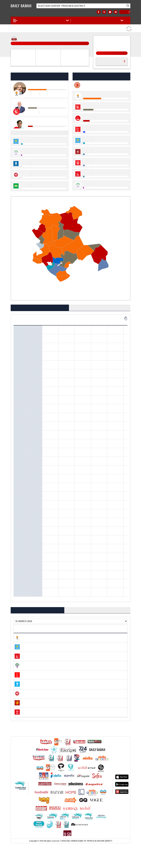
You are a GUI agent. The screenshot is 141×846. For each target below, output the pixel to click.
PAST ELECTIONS (123, 12)
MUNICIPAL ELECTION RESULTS (40, 306)
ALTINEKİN (20, 354)
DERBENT (19, 406)
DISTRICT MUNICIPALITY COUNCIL (100, 306)
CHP (66, 321)
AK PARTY (50, 321)
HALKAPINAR (21, 467)
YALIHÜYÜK (20, 581)
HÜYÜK (18, 476)
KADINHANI (20, 494)
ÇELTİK (18, 380)
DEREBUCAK (20, 415)
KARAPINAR (20, 502)
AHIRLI (18, 328)
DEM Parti (115, 321)
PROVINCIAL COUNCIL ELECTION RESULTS (98, 608)
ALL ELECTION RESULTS (109, 61)
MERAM (18, 529)
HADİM (18, 459)
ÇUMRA (18, 398)
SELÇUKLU (20, 546)
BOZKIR (18, 371)
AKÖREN (19, 336)
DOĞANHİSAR (21, 424)
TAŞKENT (19, 564)
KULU (17, 520)
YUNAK (18, 590)
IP (99, 321)
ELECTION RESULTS (25, 12)
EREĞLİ (18, 441)
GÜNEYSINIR (21, 450)
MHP (83, 321)
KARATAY (19, 511)
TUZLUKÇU (20, 572)
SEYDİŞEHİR (20, 555)
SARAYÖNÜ (20, 537)
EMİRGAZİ (19, 432)
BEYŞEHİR (19, 363)
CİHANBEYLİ (21, 389)
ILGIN (17, 485)
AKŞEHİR (19, 345)
